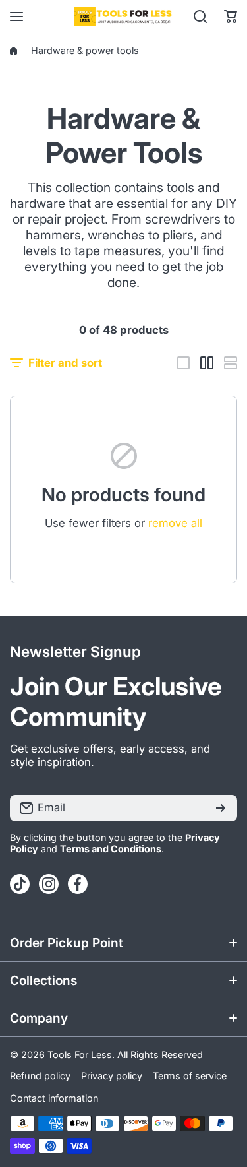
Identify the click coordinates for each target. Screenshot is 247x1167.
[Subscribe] (220, 808)
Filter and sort (65, 362)
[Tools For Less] (123, 16)
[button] (230, 16)
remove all (175, 523)
